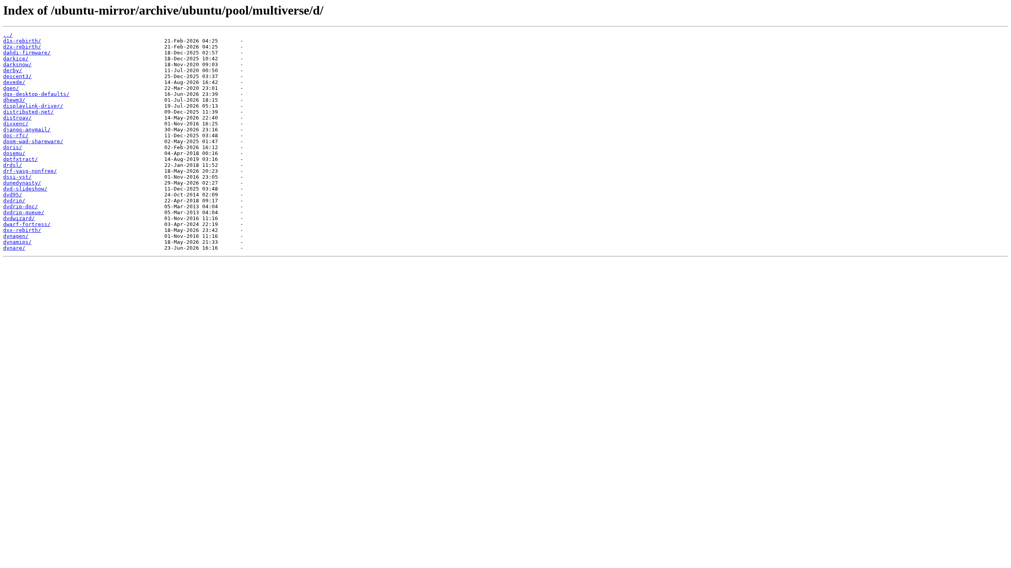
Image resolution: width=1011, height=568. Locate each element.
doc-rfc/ (15, 135)
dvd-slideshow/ (25, 189)
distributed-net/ (28, 112)
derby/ (12, 70)
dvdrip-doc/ (20, 206)
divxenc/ (15, 124)
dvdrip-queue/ (23, 212)
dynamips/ (17, 242)
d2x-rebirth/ (22, 47)
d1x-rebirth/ (22, 41)
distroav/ (17, 118)
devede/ (14, 82)
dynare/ (14, 248)
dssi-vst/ (17, 177)
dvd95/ (12, 195)
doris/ (12, 147)
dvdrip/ (14, 201)
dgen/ (11, 88)
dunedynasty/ (22, 183)
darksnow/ (17, 64)
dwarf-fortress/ (27, 224)
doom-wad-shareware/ (33, 141)
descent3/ (17, 76)
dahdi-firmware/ (27, 53)
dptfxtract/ (20, 159)
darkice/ (15, 59)
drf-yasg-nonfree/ (30, 171)
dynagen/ (15, 236)
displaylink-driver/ (33, 106)
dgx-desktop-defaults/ (36, 94)
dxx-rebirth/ (22, 230)
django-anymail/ (27, 130)
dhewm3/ (14, 100)
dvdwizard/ (19, 218)
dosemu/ (14, 153)
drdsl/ (12, 165)
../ (8, 35)
